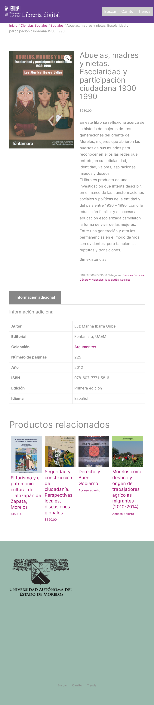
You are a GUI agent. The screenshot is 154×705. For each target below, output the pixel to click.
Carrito (127, 11)
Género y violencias (91, 279)
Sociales (57, 25)
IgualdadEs (112, 279)
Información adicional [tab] (35, 297)
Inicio (13, 25)
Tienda (144, 11)
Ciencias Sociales (34, 25)
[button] (67, 58)
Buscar (110, 11)
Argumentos (85, 347)
